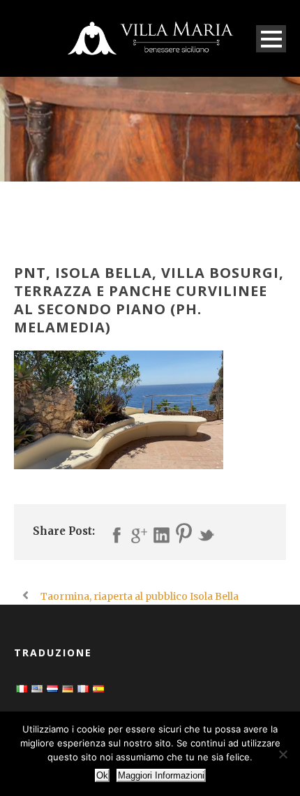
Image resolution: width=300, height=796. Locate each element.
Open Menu (271, 38)
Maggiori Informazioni (161, 775)
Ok (102, 775)
